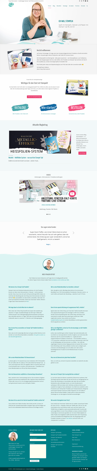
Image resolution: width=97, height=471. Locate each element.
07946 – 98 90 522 (15, 460)
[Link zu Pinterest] (83, 1)
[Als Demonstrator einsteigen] (48, 108)
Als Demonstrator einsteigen (48, 113)
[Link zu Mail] (87, 1)
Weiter (76, 193)
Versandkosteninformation (57, 442)
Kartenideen (52, 205)
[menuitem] (49, 6)
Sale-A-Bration (54, 439)
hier (28, 301)
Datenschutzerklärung (77, 446)
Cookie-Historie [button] (39, 469)
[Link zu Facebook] (79, 1)
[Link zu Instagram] (81, 1)
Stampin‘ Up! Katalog (56, 432)
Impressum (75, 444)
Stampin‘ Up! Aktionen (56, 437)
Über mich (74, 437)
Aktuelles (44, 205)
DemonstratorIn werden (78, 432)
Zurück (21, 193)
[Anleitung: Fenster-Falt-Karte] (48, 191)
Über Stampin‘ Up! (76, 435)
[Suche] (87, 6)
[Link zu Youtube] (85, 1)
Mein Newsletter (76, 439)
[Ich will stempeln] (11, 6)
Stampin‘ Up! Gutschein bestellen (57, 445)
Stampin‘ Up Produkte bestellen (59, 435)
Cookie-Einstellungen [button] (30, 469)
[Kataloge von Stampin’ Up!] (20, 108)
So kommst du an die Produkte (77, 113)
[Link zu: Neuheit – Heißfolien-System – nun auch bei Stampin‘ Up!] (40, 142)
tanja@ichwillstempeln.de (57, 320)
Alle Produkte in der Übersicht (20, 113)
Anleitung (48, 205)
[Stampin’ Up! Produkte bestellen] (77, 108)
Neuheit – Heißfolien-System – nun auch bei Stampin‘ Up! (26, 158)
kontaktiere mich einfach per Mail (60, 280)
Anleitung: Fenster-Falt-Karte (48, 209)
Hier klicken (69, 418)
